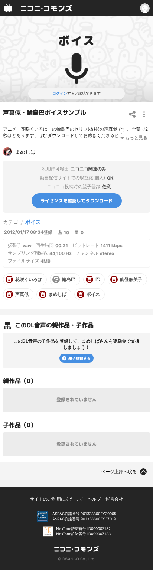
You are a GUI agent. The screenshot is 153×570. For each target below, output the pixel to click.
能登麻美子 (131, 279)
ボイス (33, 222)
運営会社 (114, 499)
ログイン (59, 93)
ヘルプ (94, 499)
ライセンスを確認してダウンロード (76, 200)
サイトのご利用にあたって (56, 499)
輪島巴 (68, 279)
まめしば (57, 294)
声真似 (22, 294)
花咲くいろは (28, 279)
